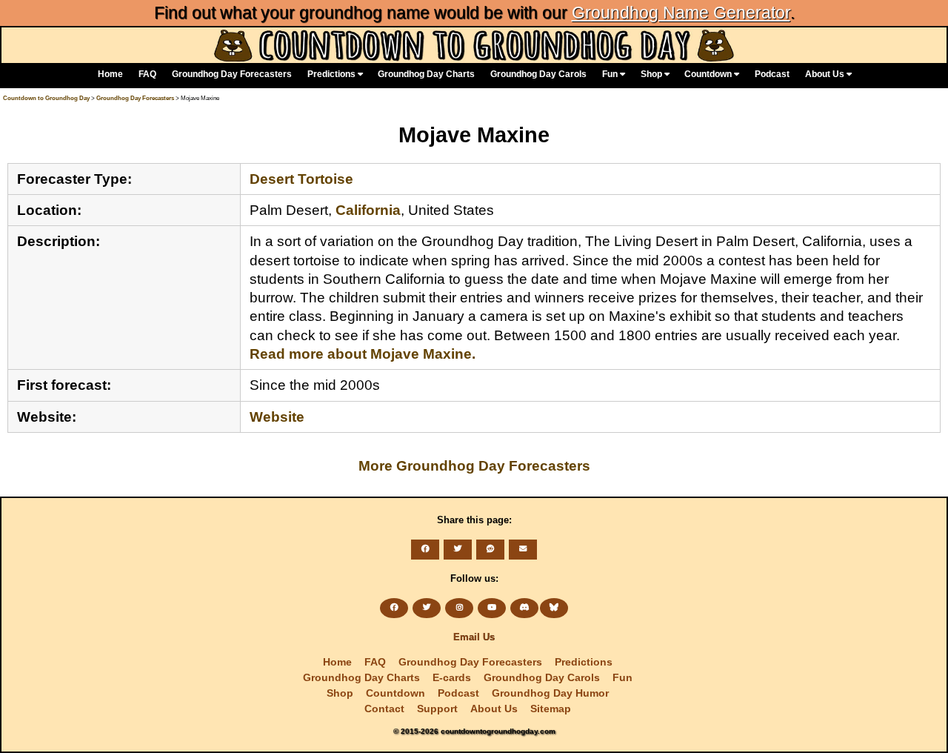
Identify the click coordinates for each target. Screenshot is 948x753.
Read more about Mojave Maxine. (362, 353)
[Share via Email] (523, 549)
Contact (384, 708)
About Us (826, 74)
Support (437, 708)
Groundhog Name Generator (681, 12)
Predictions (332, 74)
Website (277, 416)
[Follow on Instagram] (459, 607)
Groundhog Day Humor (550, 693)
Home (110, 74)
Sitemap (550, 708)
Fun (611, 74)
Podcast (772, 74)
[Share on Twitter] (458, 549)
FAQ (147, 74)
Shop (652, 74)
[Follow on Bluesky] (554, 607)
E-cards (452, 677)
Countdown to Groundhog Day (46, 98)
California (368, 210)
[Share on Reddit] (490, 549)
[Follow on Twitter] (427, 607)
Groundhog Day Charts (426, 74)
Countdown (709, 74)
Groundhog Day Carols (538, 74)
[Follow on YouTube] (492, 607)
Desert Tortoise (301, 178)
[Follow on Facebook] (394, 607)
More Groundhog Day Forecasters (474, 465)
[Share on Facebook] (425, 549)
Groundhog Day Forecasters (232, 74)
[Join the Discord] (524, 607)
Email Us (474, 637)
